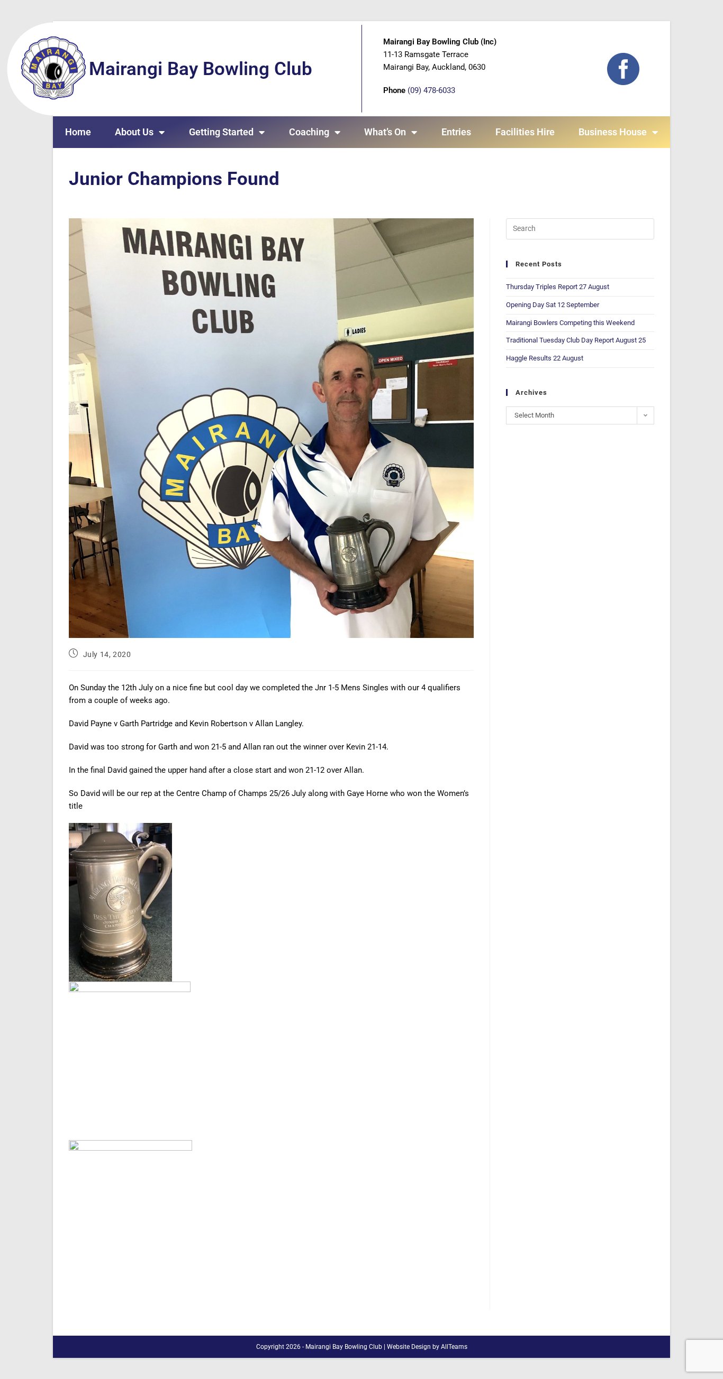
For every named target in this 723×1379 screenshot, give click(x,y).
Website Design (409, 1346)
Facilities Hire (525, 131)
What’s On (385, 131)
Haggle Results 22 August (544, 358)
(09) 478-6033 (431, 90)
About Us (134, 131)
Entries (456, 131)
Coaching (309, 131)
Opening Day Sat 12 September (552, 305)
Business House (613, 131)
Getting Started (221, 131)
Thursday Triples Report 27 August (557, 287)
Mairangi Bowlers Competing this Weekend (570, 323)
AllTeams (454, 1346)
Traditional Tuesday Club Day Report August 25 (576, 340)
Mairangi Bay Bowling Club (200, 69)
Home (78, 131)
